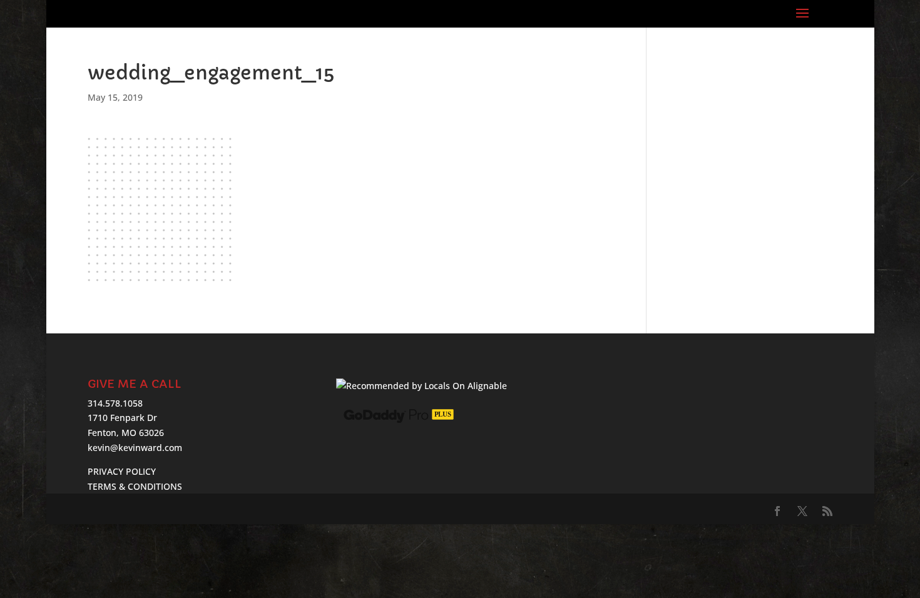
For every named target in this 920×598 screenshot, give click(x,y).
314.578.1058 (115, 403)
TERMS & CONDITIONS (135, 486)
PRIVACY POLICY (122, 471)
